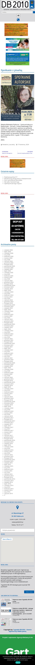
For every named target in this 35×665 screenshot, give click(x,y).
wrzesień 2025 (8, 268)
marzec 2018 (8, 413)
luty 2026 (7, 260)
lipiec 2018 (7, 406)
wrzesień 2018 (8, 403)
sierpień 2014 (8, 482)
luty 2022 (7, 337)
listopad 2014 (8, 477)
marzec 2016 (8, 452)
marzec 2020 (8, 374)
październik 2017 (9, 421)
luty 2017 (7, 434)
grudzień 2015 (8, 456)
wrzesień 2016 (8, 442)
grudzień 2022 (8, 321)
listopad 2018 (8, 400)
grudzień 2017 (8, 418)
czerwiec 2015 (8, 466)
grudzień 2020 (8, 360)
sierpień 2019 (8, 385)
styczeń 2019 (8, 397)
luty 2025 (7, 279)
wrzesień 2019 (8, 384)
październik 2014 (9, 479)
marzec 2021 (8, 355)
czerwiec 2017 (8, 427)
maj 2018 (7, 410)
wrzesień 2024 (8, 287)
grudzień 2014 (8, 476)
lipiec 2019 (7, 387)
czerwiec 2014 (8, 485)
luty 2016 (7, 453)
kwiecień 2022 (8, 334)
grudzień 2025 (8, 263)
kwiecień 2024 (8, 295)
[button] (18, 15)
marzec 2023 (8, 316)
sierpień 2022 (8, 327)
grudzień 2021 (8, 340)
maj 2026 (7, 255)
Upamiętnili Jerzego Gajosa (12, 183)
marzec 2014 (8, 490)
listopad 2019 (8, 381)
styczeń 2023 (8, 319)
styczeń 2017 (8, 435)
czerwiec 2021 (8, 350)
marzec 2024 (8, 297)
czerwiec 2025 (8, 272)
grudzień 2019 (8, 379)
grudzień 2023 (8, 302)
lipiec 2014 (7, 484)
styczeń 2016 (8, 455)
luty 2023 (7, 318)
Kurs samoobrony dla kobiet (13, 180)
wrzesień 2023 (8, 306)
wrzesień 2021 (8, 345)
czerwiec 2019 (8, 389)
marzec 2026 (8, 258)
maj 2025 (7, 274)
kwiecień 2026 (8, 256)
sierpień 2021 (8, 347)
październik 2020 (9, 363)
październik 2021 (9, 343)
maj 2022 (7, 332)
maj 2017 (7, 429)
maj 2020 (7, 371)
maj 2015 (7, 468)
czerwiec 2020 (8, 369)
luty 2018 (7, 414)
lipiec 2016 (7, 445)
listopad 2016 (8, 439)
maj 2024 (7, 293)
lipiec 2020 (7, 368)
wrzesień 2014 (8, 481)
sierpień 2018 (8, 405)
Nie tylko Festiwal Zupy (11, 182)
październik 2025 (9, 266)
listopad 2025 (8, 264)
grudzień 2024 (8, 282)
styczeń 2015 (8, 474)
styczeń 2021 (8, 358)
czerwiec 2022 (8, 331)
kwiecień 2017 (8, 431)
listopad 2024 (8, 284)
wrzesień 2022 (8, 326)
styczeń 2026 (8, 261)
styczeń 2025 (8, 281)
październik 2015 (9, 460)
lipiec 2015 (7, 464)
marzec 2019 (8, 393)
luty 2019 (7, 395)
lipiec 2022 (7, 329)
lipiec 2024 (7, 290)
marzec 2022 (8, 335)
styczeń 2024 (8, 300)
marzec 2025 (8, 277)
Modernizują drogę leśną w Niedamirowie (17, 179)
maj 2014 (7, 487)
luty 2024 (7, 298)
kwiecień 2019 (8, 392)
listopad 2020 (8, 361)
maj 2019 (7, 390)
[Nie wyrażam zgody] (33, 660)
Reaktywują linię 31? (10, 177)
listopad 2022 (8, 323)
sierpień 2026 (8, 250)
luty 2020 (7, 376)
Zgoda (18, 662)
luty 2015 (7, 473)
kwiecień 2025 (8, 276)
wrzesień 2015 (8, 461)
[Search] (34, 12)
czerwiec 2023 (8, 311)
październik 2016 (9, 440)
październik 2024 (9, 285)
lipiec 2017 (7, 426)
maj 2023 (7, 313)
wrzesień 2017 (8, 422)
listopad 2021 (8, 342)
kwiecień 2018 (8, 411)
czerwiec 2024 (8, 292)
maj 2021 (7, 351)
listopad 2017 (8, 419)
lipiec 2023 (7, 310)
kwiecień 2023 (8, 314)
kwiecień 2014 (8, 489)
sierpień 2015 (8, 463)
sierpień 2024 (8, 289)
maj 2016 (7, 448)
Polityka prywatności (8, 530)
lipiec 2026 (7, 252)
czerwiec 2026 (8, 253)
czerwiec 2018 (8, 408)
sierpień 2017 (8, 424)
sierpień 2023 (8, 308)
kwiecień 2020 (8, 372)
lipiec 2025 (7, 271)
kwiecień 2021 (8, 353)
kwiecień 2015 (8, 469)
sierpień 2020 (8, 366)
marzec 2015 (8, 471)
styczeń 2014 (8, 493)
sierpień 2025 (8, 269)
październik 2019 (9, 382)
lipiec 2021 (7, 348)
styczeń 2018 (8, 416)
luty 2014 (7, 492)
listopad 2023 (8, 303)
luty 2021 (7, 356)
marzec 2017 (8, 432)
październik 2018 (9, 402)
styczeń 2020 (8, 377)
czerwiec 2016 (8, 447)
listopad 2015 (8, 458)
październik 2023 (9, 305)
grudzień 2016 (8, 437)
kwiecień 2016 (8, 450)
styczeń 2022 (8, 339)
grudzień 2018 (8, 398)
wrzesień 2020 (8, 364)
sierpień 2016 (8, 443)
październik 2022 (9, 324)
